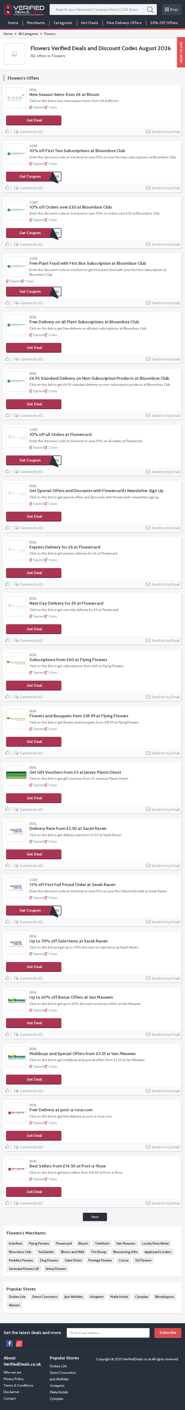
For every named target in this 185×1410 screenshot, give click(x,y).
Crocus (124, 1260)
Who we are (12, 1372)
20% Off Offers (164, 23)
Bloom (83, 1243)
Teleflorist (102, 1243)
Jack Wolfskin (73, 1297)
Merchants (36, 23)
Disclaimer (11, 1392)
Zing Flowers (49, 1260)
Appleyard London (158, 1252)
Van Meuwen (125, 1243)
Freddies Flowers (21, 1260)
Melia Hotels (119, 1297)
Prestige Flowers (100, 1260)
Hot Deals (89, 23)
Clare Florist (73, 1260)
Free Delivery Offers (124, 23)
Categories (63, 23)
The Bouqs (98, 1252)
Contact (10, 1398)
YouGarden (46, 1252)
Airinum (14, 1305)
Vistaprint (97, 1297)
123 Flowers (143, 1260)
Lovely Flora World (155, 1243)
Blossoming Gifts (125, 1252)
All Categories (28, 34)
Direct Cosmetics (45, 1297)
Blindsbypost (164, 1297)
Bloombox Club (20, 1252)
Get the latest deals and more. (33, 1332)
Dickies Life (17, 1297)
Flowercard (64, 1243)
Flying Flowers (39, 1243)
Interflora (15, 1243)
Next (95, 1217)
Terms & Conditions (18, 1385)
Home (13, 23)
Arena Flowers (56, 1269)
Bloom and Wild (72, 1252)
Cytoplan (141, 1297)
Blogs (174, 9)
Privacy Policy (14, 1379)
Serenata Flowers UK (24, 1269)
